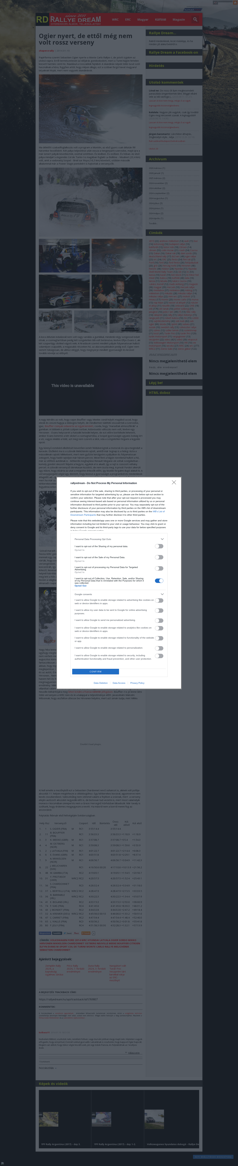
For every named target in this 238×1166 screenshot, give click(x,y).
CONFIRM (96, 671)
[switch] (159, 546)
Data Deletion (101, 683)
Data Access (119, 683)
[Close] (175, 483)
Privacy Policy (137, 683)
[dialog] (119, 583)
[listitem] (119, 539)
